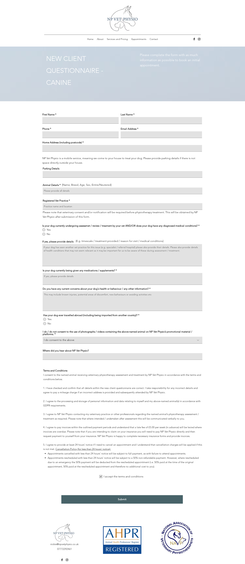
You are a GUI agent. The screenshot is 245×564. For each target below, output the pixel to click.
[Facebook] (194, 39)
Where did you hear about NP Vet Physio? (66, 350)
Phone (45, 129)
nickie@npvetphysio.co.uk (64, 544)
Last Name (127, 114)
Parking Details (51, 168)
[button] (117, 39)
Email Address (128, 129)
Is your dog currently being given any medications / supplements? (79, 270)
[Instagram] (199, 39)
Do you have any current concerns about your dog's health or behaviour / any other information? (96, 288)
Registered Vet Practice (55, 200)
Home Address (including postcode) (62, 142)
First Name (48, 114)
